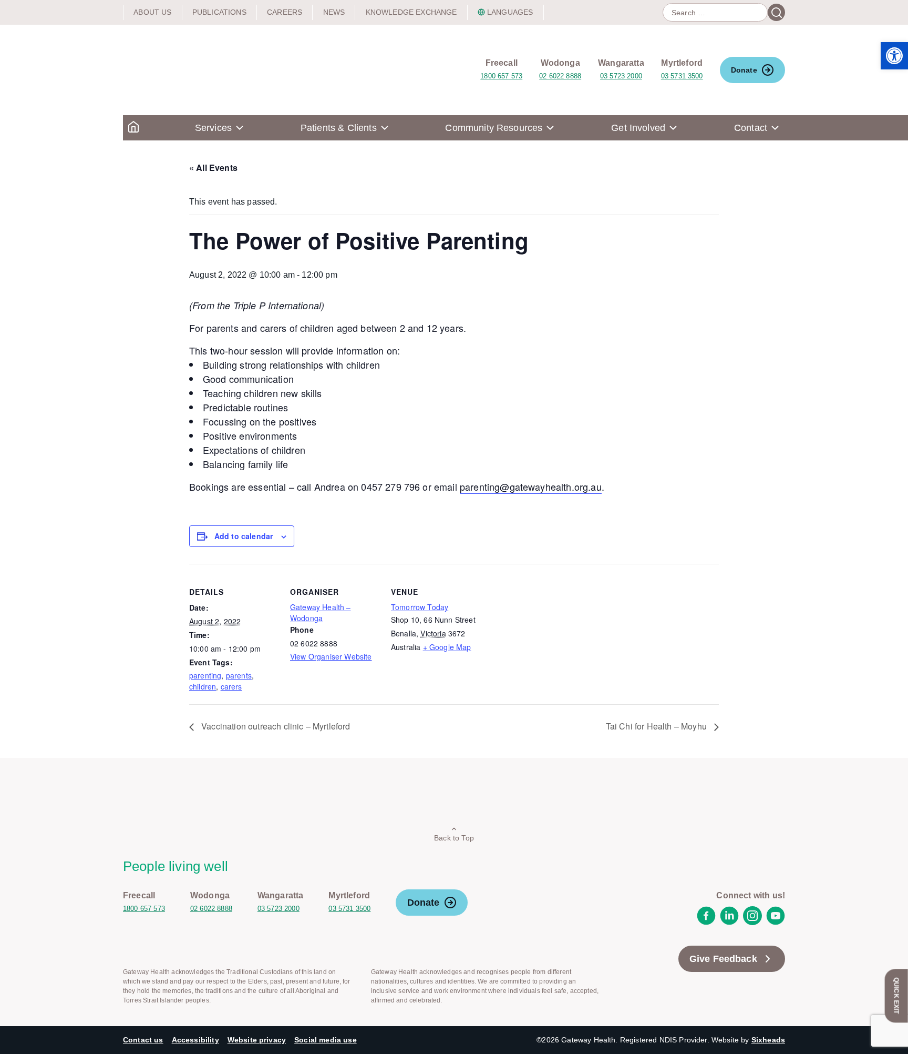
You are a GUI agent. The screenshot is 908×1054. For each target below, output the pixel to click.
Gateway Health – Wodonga (320, 612)
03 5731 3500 (682, 76)
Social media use (325, 1040)
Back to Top (454, 838)
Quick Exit (896, 995)
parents (239, 675)
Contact (750, 128)
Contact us (143, 1040)
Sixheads (768, 1040)
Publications (219, 12)
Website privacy (257, 1040)
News (334, 12)
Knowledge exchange (411, 12)
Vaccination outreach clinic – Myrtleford (274, 726)
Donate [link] (744, 70)
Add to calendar (243, 536)
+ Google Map (447, 647)
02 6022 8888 (560, 76)
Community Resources (493, 128)
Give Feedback (723, 959)
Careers (284, 12)
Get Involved (638, 128)
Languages (510, 12)
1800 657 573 (501, 76)
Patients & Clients (339, 128)
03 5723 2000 (621, 76)
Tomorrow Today (419, 607)
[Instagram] (752, 922)
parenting (205, 675)
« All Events (213, 167)
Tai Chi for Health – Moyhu (657, 726)
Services (213, 128)
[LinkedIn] (729, 922)
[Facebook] (706, 922)
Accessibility (195, 1040)
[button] (894, 55)
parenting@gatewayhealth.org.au (531, 486)
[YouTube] (775, 922)
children (202, 686)
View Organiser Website (331, 656)
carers (231, 686)
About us (152, 12)
